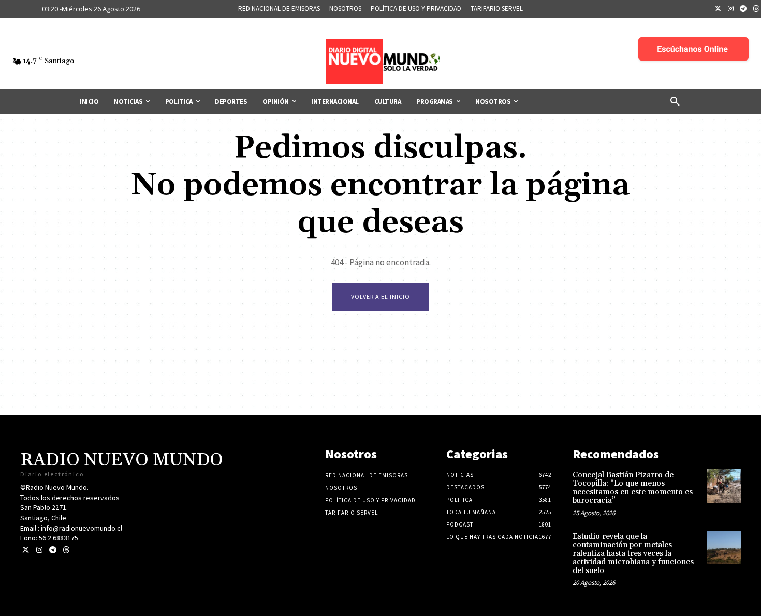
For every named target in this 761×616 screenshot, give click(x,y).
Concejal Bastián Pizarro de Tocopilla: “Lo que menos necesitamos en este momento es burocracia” (633, 488)
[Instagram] (731, 9)
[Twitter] (718, 9)
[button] (675, 101)
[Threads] (66, 550)
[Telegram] (743, 9)
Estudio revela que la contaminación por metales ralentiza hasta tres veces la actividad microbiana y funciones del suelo (633, 554)
